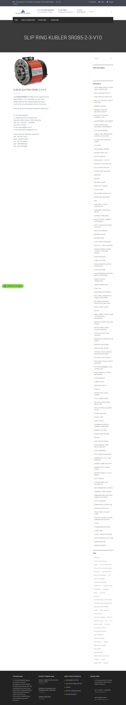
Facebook (93, 2)
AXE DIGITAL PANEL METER (74, 683)
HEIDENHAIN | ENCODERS (102, 197)
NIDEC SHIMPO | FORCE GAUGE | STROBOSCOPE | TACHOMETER (103, 316)
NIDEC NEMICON (104, 610)
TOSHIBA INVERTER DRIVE (102, 527)
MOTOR (96, 311)
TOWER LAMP (98, 531)
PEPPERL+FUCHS (98, 621)
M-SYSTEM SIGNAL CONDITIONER (103, 599)
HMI (95, 201)
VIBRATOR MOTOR (99, 542)
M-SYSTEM (97, 596)
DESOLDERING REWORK (101, 149)
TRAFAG (68, 687)
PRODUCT (97, 389)
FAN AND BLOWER (99, 182)
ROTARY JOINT (98, 417)
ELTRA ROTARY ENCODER (102, 171)
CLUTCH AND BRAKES (101, 130)
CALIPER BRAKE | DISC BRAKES (103, 121)
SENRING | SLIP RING (100, 430)
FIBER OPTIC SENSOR (100, 186)
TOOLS (96, 523)
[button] (13, 286)
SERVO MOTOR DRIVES (101, 441)
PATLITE (109, 617)
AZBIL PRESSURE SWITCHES (103, 97)
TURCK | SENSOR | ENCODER (103, 534)
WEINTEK (105, 663)
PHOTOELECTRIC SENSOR (102, 357)
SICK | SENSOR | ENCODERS (102, 454)
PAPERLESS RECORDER (101, 344)
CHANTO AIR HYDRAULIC (100, 561)
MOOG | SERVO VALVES (101, 307)
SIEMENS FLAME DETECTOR (103, 463)
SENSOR (97, 437)
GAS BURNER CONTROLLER (102, 193)
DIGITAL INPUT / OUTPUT (102, 160)
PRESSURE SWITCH (100, 385)
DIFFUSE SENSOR (99, 156)
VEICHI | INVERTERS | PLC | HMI (103, 538)
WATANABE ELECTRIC (72, 680)
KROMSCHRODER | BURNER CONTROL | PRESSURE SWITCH (102, 251)
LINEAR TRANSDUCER (101, 285)
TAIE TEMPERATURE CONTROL (103, 488)
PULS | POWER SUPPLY (101, 398)
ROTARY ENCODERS (100, 413)
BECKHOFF (97, 557)
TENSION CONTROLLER (101, 508)
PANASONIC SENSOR (99, 617)
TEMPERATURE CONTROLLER (103, 504)
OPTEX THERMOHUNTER (73, 691)
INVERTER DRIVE (99, 238)
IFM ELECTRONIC (107, 585)
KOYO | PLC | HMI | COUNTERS (103, 245)
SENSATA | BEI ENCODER (101, 434)
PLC (111, 621)
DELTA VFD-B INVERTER (100, 575)
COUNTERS (97, 145)
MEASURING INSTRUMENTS (102, 292)
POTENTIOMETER (99, 378)
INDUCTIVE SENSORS (100, 231)
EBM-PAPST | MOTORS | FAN (102, 164)
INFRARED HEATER (100, 234)
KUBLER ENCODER (100, 257)
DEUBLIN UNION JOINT (101, 153)
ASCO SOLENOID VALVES (102, 93)
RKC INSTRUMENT (99, 635)
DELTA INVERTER (106, 571)
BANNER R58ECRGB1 (45, 697)
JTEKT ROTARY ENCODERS (102, 242)
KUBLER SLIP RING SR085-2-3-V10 (29, 89)
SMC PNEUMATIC (98, 652)
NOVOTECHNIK (98, 614)
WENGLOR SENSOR (100, 545)
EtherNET (97, 178)
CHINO (95, 564)
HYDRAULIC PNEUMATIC (101, 216)
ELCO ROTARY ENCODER (101, 167)
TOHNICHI (96, 659)
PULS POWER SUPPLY (100, 628)
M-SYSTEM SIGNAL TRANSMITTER (103, 603)
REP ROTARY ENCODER (100, 631)
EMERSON (97, 175)
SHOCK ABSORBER (100, 450)
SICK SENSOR (97, 649)
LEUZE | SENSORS (99, 270)
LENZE (95, 592)
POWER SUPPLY (99, 382)
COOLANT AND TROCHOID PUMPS (103, 568)
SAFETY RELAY (98, 421)
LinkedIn (110, 2)
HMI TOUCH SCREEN (99, 578)
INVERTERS (106, 589)
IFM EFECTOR (97, 585)
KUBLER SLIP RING (100, 260)
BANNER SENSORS (100, 106)
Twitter (102, 2)
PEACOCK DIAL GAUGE (101, 348)
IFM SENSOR (97, 589)
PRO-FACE (107, 624)
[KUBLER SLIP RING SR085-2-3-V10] (31, 71)
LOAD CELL (97, 288)
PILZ (106, 621)
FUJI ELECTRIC (98, 190)
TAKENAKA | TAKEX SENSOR (102, 491)
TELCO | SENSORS (100, 501)
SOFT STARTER (99, 478)
